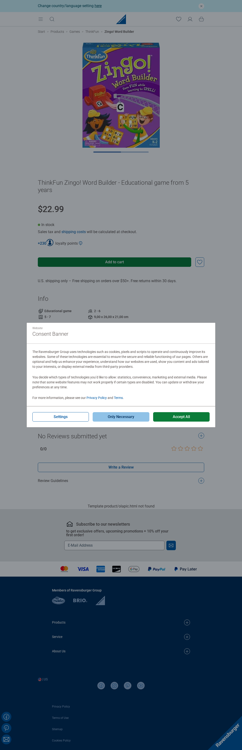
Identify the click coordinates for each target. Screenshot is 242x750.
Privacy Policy (96, 398)
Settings (61, 417)
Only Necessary (121, 417)
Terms (118, 398)
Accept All (181, 417)
